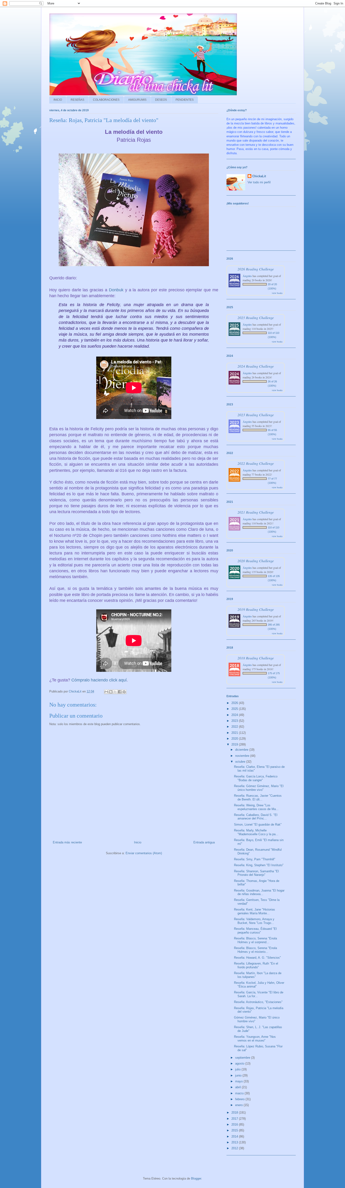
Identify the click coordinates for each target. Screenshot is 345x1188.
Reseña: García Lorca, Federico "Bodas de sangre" (255, 778)
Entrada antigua (204, 842)
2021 (235, 732)
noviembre (242, 755)
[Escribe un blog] (110, 691)
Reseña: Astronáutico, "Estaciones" (258, 1002)
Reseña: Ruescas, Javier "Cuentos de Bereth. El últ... (258, 797)
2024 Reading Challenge (256, 366)
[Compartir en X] (115, 691)
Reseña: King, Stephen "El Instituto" (259, 865)
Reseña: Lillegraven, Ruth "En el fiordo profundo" (256, 965)
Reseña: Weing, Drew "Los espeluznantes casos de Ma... (256, 807)
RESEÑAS (77, 99)
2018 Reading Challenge (256, 657)
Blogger (196, 1178)
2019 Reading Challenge (256, 609)
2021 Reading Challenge (256, 512)
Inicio (137, 842)
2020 (235, 738)
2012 (235, 1148)
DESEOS (161, 99)
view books (277, 293)
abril (238, 1087)
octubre (240, 761)
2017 (235, 1118)
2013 (235, 1142)
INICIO (58, 99)
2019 (235, 744)
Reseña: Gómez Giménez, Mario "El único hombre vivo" (259, 788)
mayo (239, 1081)
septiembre (243, 1057)
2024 (235, 715)
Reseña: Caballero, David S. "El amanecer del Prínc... (255, 816)
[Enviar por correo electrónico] (106, 691)
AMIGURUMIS (137, 99)
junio (238, 1075)
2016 (235, 1124)
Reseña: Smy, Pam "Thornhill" (254, 859)
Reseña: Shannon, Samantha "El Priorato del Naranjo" (256, 873)
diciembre (242, 749)
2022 (235, 726)
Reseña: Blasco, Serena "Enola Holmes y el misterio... (255, 949)
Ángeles (247, 276)
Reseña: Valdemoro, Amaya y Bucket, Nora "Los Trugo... (254, 921)
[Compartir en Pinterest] (124, 691)
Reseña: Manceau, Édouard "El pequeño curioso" (255, 930)
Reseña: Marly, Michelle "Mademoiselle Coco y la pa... (256, 832)
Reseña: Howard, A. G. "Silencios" (257, 957)
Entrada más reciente (67, 842)
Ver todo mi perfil (259, 182)
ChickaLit (259, 176)
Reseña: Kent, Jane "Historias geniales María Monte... (254, 911)
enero (239, 1105)
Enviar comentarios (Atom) (144, 853)
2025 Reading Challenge (256, 317)
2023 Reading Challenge (256, 414)
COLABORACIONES (106, 99)
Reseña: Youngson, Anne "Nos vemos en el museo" (255, 1038)
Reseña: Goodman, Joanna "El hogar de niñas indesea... (259, 892)
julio (238, 1069)
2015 (235, 1130)
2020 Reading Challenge (256, 560)
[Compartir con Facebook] (119, 691)
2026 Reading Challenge (256, 268)
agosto (240, 1063)
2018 (235, 1112)
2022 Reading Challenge (256, 463)
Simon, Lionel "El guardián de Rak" (258, 824)
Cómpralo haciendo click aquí (99, 680)
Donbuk (116, 290)
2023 (235, 721)
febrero (240, 1099)
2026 (235, 703)
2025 (235, 709)
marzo (240, 1093)
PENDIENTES (185, 99)
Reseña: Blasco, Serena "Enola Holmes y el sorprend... (255, 940)
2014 (235, 1136)
